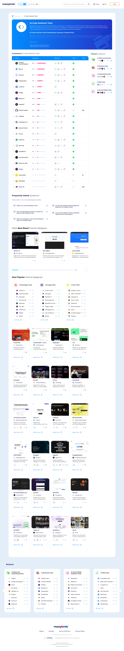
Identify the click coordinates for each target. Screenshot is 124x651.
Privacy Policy (80, 631)
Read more (17, 357)
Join (114, 4)
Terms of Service (64, 631)
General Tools (33, 4)
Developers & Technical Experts (40, 45)
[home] (9, 4)
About (41, 631)
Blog (97, 4)
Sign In (104, 4)
